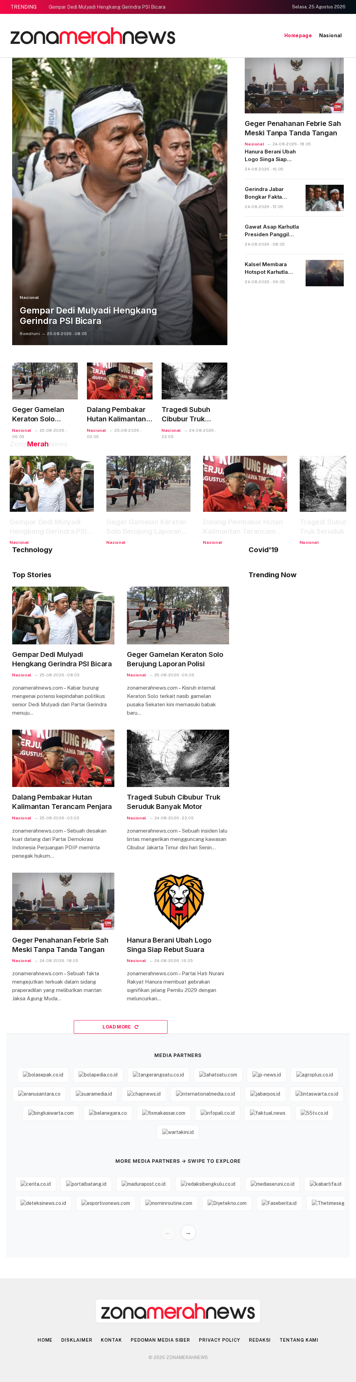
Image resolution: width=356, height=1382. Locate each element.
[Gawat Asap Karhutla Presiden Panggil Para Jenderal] (325, 235)
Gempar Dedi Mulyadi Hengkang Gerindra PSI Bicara (107, 7)
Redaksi (260, 1340)
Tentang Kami (299, 1340)
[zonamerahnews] (92, 36)
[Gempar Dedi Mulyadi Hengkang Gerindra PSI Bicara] (119, 201)
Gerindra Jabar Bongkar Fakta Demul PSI (264, 193)
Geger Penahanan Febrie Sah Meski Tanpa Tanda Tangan (293, 128)
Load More (117, 1027)
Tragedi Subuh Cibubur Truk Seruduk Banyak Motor (189, 414)
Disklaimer (76, 1340)
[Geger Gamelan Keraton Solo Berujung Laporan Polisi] (45, 381)
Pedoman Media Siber (160, 1340)
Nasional (330, 35)
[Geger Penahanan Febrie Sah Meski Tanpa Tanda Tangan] (294, 85)
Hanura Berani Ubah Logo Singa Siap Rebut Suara (270, 155)
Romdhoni (30, 334)
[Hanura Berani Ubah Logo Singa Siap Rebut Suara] (325, 160)
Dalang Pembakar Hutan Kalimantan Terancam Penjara (117, 414)
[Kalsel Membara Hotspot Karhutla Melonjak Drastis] (325, 273)
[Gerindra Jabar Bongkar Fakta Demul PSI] (325, 198)
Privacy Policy (219, 1340)
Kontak (111, 1340)
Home (45, 1340)
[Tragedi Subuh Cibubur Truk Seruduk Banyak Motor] (194, 381)
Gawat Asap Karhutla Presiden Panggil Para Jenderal (272, 230)
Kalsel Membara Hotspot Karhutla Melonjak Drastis (266, 268)
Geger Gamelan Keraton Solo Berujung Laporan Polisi (41, 414)
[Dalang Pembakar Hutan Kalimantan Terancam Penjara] (120, 381)
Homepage (298, 35)
